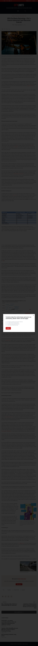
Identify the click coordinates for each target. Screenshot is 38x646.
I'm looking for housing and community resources (15, 321)
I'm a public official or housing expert (13, 322)
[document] (19, 323)
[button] (33, 315)
